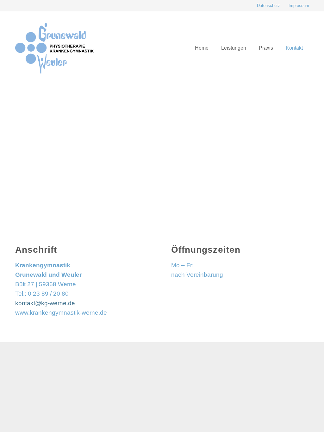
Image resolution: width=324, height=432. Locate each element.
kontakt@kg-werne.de (45, 303)
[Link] (54, 48)
